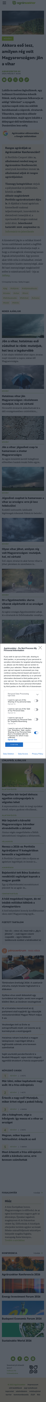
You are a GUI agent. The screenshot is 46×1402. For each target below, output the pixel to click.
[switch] (36, 700)
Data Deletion (8, 754)
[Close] (41, 648)
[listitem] (23, 694)
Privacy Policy (37, 754)
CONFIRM (14, 744)
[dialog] (23, 701)
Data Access (23, 754)
